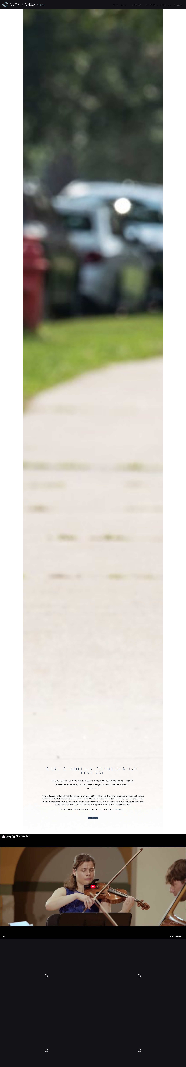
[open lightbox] (46, 976)
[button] (124, 5)
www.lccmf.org (121, 809)
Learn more (93, 818)
